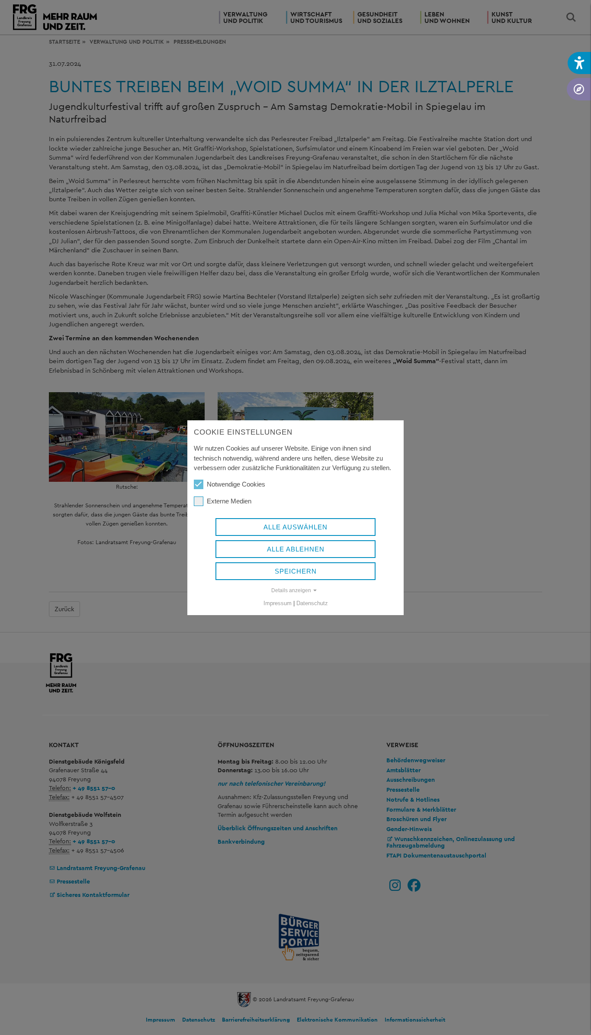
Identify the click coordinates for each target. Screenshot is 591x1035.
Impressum (277, 603)
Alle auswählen (295, 527)
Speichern (296, 571)
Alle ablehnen (295, 549)
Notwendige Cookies (236, 484)
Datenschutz (312, 603)
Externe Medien (229, 501)
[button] (579, 63)
